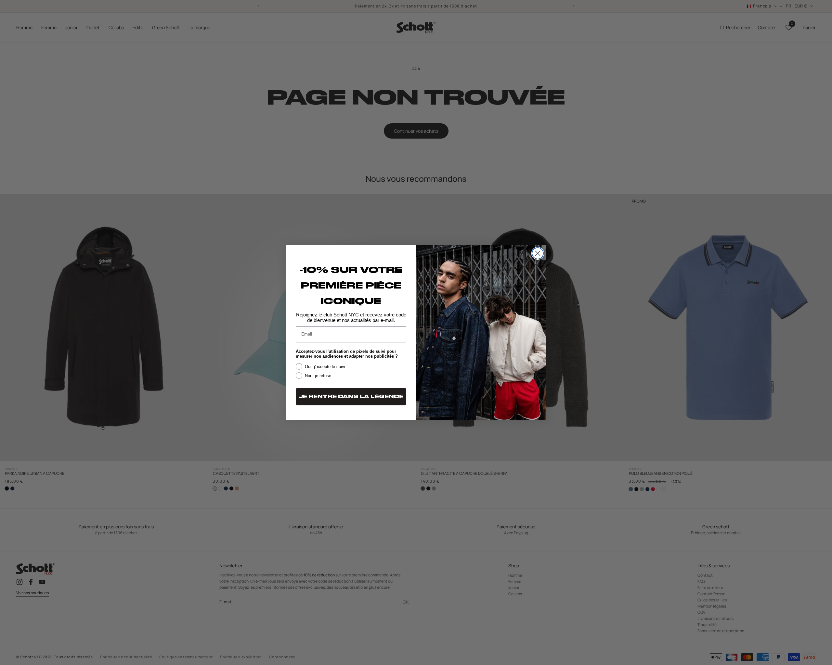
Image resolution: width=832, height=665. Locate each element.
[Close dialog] (537, 253)
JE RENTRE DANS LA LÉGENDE (351, 397)
